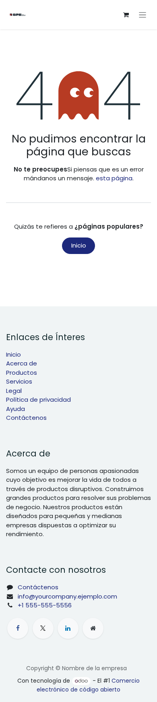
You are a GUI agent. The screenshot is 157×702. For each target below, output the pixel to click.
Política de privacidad (38, 399)
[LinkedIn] (68, 628)
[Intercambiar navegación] (142, 14)
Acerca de (21, 363)
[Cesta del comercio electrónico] (126, 15)
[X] (43, 628)
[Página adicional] (93, 628)
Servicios (19, 381)
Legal (14, 390)
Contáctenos (26, 417)
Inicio (78, 245)
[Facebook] (17, 628)
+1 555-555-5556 (45, 605)
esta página (114, 178)
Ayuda (15, 409)
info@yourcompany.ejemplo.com (67, 596)
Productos (21, 372)
